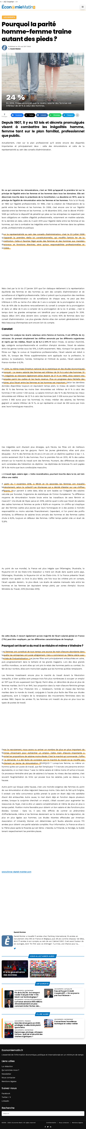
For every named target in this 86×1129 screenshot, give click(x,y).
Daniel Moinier (20, 932)
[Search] (81, 1113)
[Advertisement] (43, 170)
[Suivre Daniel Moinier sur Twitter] (15, 948)
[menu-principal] (82, 7)
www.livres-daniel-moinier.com (16, 872)
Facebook (6, 1093)
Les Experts (9, 17)
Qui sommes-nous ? (10, 1070)
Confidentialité (51, 1122)
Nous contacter (8, 1078)
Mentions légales (9, 1081)
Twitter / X (6, 1097)
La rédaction (7, 1066)
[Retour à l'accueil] (38, 7)
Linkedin (5, 1101)
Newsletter (6, 1074)
